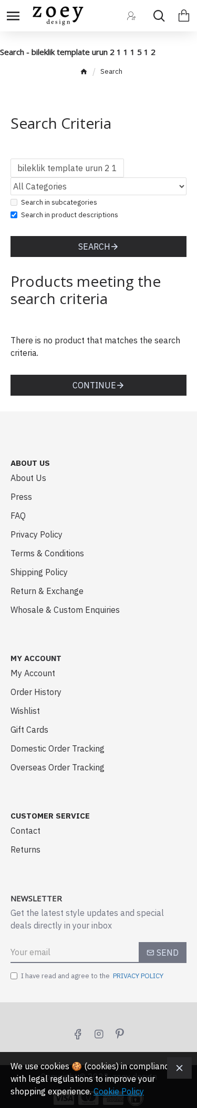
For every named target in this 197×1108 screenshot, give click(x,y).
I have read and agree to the (92, 975)
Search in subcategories (59, 202)
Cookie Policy (119, 1091)
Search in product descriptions (69, 214)
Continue (94, 385)
